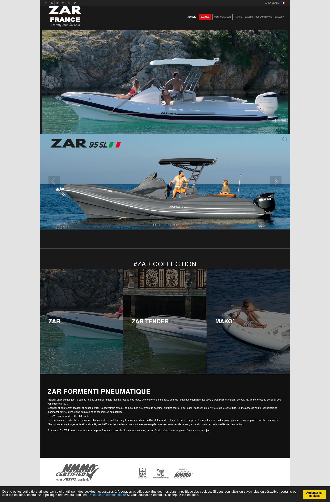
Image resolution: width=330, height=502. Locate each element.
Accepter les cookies (314, 494)
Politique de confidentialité (107, 495)
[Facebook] (46, 3)
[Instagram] (51, 3)
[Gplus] (63, 3)
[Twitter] (57, 3)
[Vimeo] (75, 3)
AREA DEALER (272, 3)
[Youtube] (69, 3)
